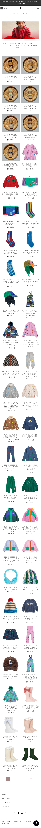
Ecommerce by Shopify (9, 823)
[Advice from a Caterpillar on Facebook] (18, 813)
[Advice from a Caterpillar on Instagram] (22, 813)
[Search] (34, 8)
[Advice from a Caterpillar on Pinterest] (25, 813)
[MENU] (1, 8)
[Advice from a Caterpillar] (20, 8)
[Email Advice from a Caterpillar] (15, 813)
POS (27, 821)
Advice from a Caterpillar (16, 821)
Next (30, 779)
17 (24, 779)
